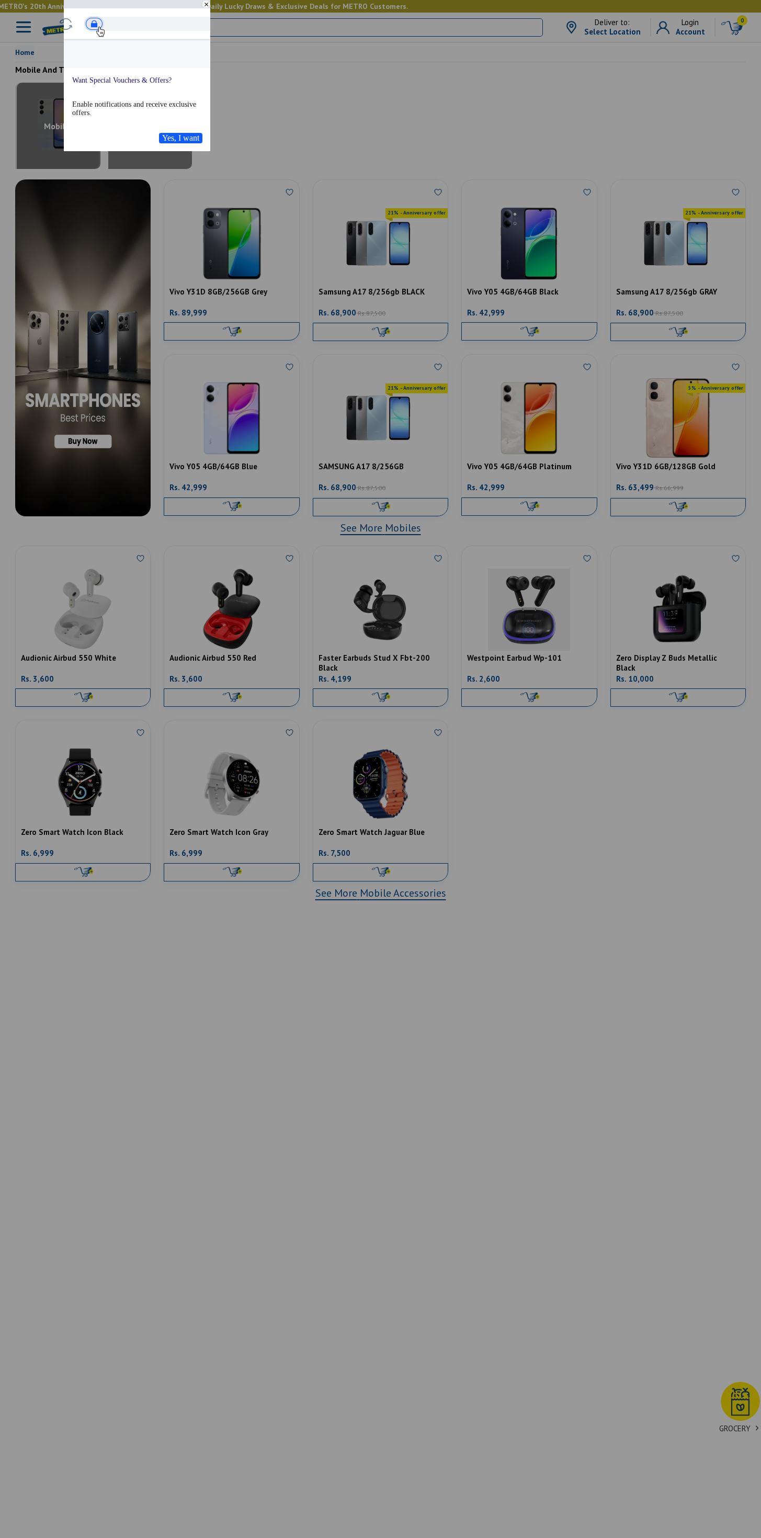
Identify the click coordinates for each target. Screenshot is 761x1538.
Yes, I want (180, 137)
